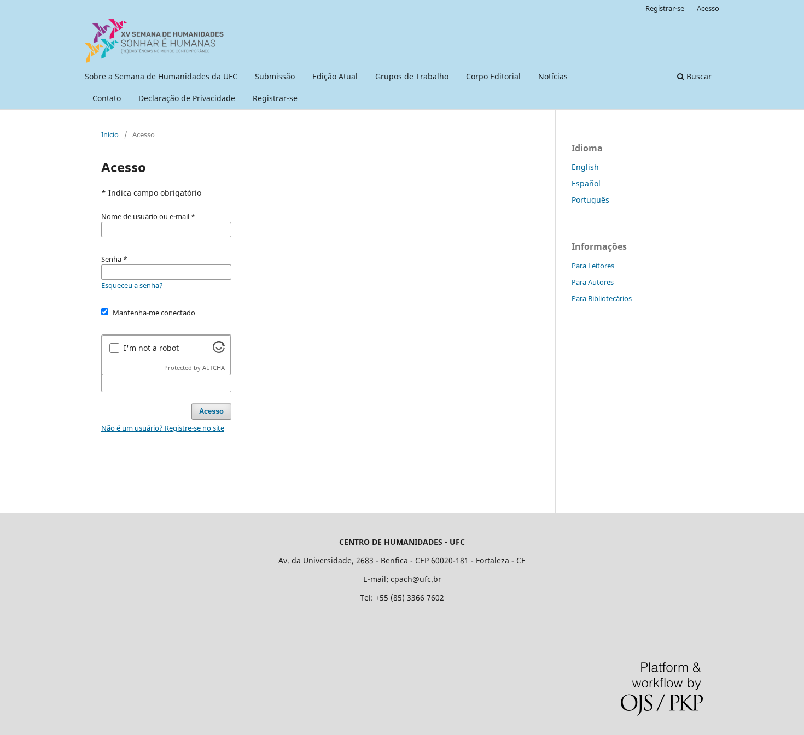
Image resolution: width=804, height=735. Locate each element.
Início (110, 134)
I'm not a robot (151, 348)
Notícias (553, 76)
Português (590, 200)
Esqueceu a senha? (132, 285)
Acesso (708, 8)
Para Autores (593, 282)
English (585, 167)
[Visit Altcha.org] (219, 350)
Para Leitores (593, 266)
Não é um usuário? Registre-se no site (162, 428)
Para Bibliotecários (602, 298)
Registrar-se (275, 98)
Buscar (698, 76)
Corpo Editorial (493, 76)
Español (586, 183)
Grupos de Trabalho (411, 76)
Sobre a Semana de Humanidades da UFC (161, 76)
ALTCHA (213, 368)
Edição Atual (335, 76)
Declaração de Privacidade (186, 98)
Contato (106, 98)
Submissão (275, 76)
